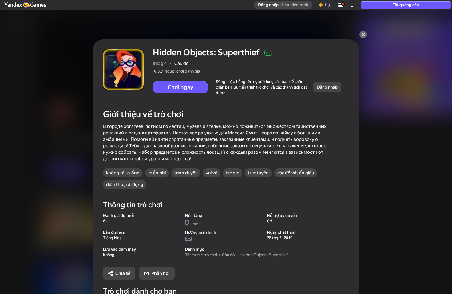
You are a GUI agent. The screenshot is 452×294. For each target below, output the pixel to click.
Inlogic (159, 63)
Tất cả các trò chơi (201, 254)
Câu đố (228, 254)
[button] (25, 5)
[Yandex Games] (25, 5)
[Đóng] (363, 34)
